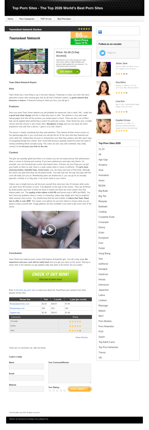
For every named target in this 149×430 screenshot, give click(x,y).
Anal (101, 170)
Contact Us (32, 419)
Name (11, 362)
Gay (101, 258)
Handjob (103, 269)
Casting (103, 212)
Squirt (102, 337)
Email (11, 374)
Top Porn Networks (108, 347)
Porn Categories (26, 19)
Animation (104, 175)
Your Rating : (54, 387)
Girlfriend (103, 264)
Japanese (104, 290)
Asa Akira (121, 82)
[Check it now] (50, 276)
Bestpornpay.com (17, 308)
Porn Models (105, 321)
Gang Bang (104, 253)
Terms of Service (17, 419)
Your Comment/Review (58, 362)
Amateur (103, 165)
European (104, 238)
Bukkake (103, 206)
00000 (68, 71)
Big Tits (102, 196)
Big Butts (103, 191)
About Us (43, 419)
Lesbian (103, 300)
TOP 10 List (45, 19)
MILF (101, 316)
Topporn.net (15, 313)
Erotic (101, 232)
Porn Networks (106, 326)
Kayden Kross (123, 120)
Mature (102, 311)
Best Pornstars (64, 19)
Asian (101, 180)
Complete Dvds (107, 217)
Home (10, 19)
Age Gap (103, 159)
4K (100, 154)
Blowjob (103, 201)
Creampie (104, 222)
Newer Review (82, 337)
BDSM (102, 185)
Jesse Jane (121, 63)
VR (100, 357)
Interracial (104, 284)
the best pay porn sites (26, 290)
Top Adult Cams (107, 342)
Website (12, 385)
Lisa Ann (120, 101)
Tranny (102, 352)
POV (101, 331)
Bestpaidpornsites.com (19, 304)
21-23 (101, 149)
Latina (102, 295)
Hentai (102, 279)
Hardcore (103, 274)
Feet (101, 243)
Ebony (102, 227)
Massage (103, 305)
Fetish (102, 248)
